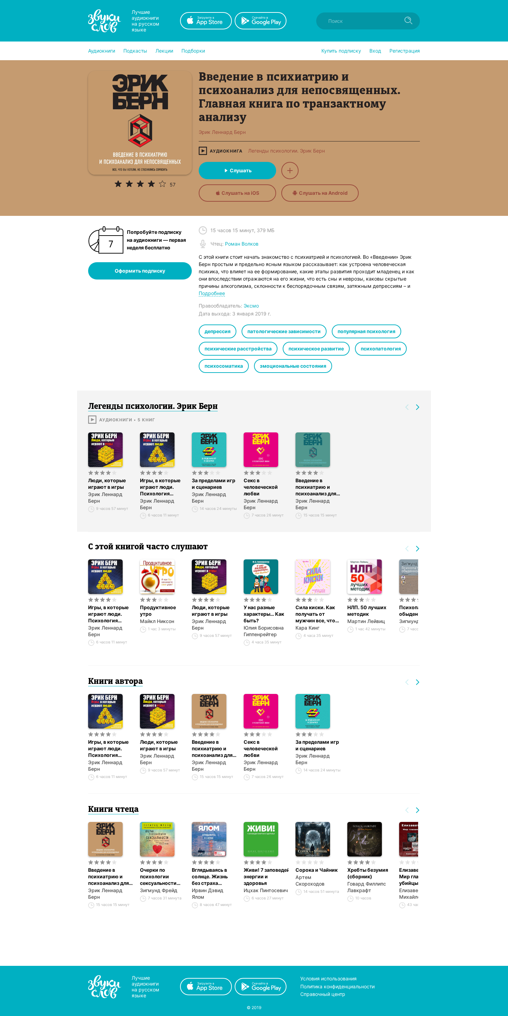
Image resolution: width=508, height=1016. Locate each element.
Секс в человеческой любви (261, 486)
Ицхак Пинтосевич (266, 890)
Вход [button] (375, 51)
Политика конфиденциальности (337, 986)
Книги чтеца (113, 810)
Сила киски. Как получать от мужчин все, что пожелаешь (315, 614)
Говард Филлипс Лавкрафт (366, 887)
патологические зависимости (284, 331)
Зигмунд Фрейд (158, 890)
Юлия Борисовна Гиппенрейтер (264, 631)
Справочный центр (322, 994)
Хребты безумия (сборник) (367, 873)
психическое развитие (316, 348)
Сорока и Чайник (316, 870)
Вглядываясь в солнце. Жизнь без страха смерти (210, 876)
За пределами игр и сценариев (213, 483)
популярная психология (366, 331)
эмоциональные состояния (293, 366)
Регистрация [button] (404, 51)
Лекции (164, 51)
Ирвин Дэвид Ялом (207, 893)
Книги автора (115, 682)
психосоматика (224, 366)
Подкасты (135, 51)
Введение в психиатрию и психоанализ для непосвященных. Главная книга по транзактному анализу (316, 487)
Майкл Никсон (157, 621)
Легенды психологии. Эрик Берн (286, 151)
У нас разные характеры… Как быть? (264, 613)
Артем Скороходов (309, 880)
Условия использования (328, 978)
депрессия (218, 331)
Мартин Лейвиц (366, 621)
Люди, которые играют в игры (107, 483)
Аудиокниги (101, 51)
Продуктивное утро (158, 610)
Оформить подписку (140, 271)
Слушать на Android (323, 193)
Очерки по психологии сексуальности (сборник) (158, 876)
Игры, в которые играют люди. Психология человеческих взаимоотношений (162, 487)
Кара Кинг (307, 628)
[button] (101, 51)
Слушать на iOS (240, 193)
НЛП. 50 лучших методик (366, 610)
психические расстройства (238, 348)
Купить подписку (341, 51)
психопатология (381, 348)
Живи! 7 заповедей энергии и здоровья (266, 876)
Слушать (241, 170)
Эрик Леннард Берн (105, 497)
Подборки (193, 51)
